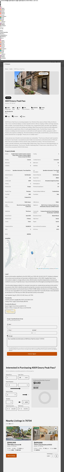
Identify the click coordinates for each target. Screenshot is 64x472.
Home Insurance (10, 405)
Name (10, 324)
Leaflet (39, 268)
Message (10, 335)
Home (6, 69)
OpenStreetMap (45, 268)
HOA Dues (20, 405)
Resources (2, 36)
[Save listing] (29, 428)
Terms (55, 349)
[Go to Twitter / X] (0, 4)
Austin (11, 69)
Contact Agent (32, 354)
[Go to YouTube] (0, 5)
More (1, 38)
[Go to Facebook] (0, 1)
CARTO (56, 268)
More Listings (11, 455)
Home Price (9, 374)
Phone (10, 330)
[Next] (56, 456)
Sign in (4, 25)
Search (1, 33)
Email (35, 330)
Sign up (1, 25)
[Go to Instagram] (0, 3)
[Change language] (1, 7)
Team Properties (4, 32)
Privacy (10, 350)
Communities (3, 35)
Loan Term (20, 374)
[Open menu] (0, 59)
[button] (32, 253)
